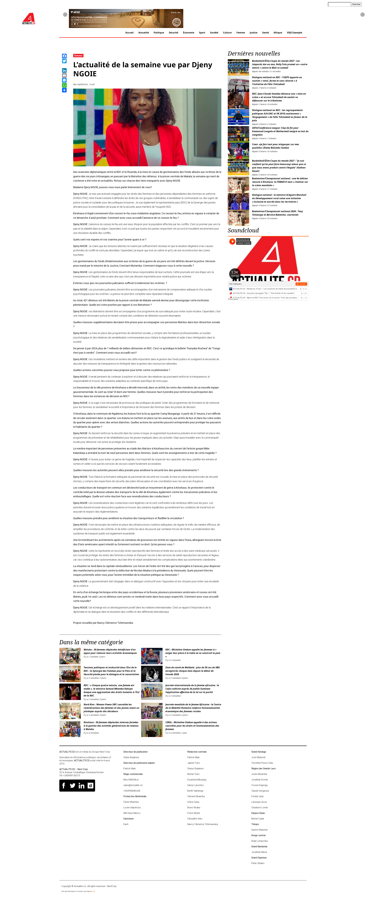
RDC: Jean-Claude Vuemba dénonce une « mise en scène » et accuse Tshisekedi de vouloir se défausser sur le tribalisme (279, 97)
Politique (159, 32)
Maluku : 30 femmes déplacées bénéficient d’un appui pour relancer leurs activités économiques (110, 651)
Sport (202, 32)
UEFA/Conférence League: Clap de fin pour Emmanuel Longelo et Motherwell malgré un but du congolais (280, 131)
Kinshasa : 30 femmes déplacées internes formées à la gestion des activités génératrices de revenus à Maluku (111, 726)
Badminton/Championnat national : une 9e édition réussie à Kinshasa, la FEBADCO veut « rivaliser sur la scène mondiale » (280, 182)
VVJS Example (294, 32)
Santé (265, 32)
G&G (93, 891)
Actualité (143, 32)
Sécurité (173, 32)
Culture (227, 32)
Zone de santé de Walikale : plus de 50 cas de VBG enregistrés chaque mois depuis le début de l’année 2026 (192, 671)
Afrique (278, 32)
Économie (188, 32)
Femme (240, 32)
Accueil (129, 32)
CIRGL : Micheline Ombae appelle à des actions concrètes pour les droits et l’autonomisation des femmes (192, 726)
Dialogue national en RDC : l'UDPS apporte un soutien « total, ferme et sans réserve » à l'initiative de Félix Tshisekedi (277, 81)
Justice (253, 32)
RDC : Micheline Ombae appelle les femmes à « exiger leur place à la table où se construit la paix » (192, 653)
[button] (65, 14)
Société (214, 32)
